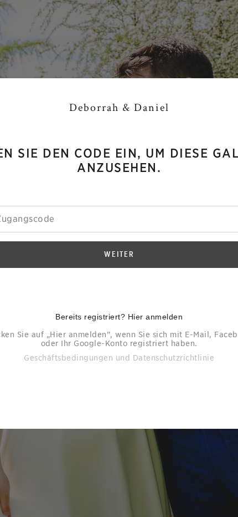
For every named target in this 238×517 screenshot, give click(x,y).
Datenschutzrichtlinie (174, 357)
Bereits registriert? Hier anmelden (119, 316)
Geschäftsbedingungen (68, 357)
